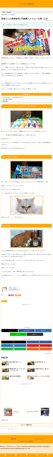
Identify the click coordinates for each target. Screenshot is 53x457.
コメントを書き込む (26, 424)
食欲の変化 (5, 101)
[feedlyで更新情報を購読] (13, 349)
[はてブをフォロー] (13, 345)
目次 (25, 94)
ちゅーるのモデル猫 (7, 99)
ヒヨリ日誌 (5, 301)
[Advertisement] (13, 315)
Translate (12, 14)
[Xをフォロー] (13, 342)
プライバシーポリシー (39, 438)
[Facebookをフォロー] (39, 342)
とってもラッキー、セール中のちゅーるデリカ (13, 97)
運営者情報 (13, 438)
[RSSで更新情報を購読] (39, 349)
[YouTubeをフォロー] (39, 345)
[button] (35, 334)
